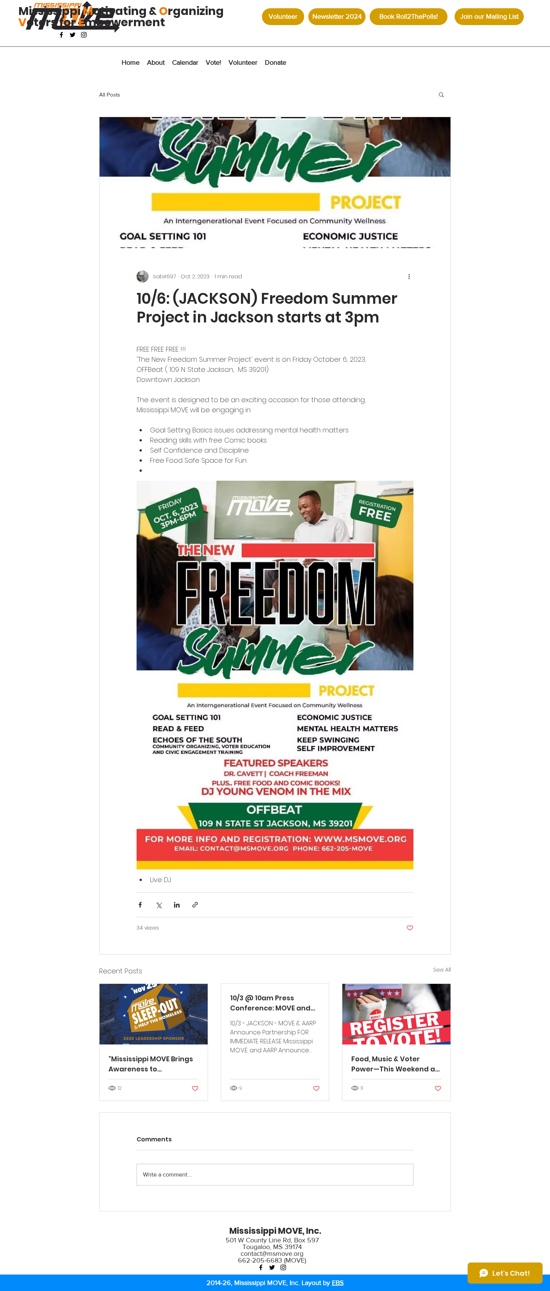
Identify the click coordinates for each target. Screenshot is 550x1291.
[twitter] (72, 35)
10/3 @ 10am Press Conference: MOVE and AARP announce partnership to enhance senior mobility (272, 1003)
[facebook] (61, 35)
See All (442, 969)
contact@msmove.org (272, 1253)
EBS (338, 1283)
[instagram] (84, 35)
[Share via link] (195, 904)
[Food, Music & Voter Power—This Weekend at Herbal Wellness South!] (396, 1014)
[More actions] (408, 276)
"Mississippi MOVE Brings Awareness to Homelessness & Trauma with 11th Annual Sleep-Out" (152, 1064)
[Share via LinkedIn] (176, 904)
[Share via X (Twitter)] (158, 904)
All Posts (109, 94)
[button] (275, 62)
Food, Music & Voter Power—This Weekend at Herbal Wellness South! (394, 1064)
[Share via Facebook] (140, 904)
